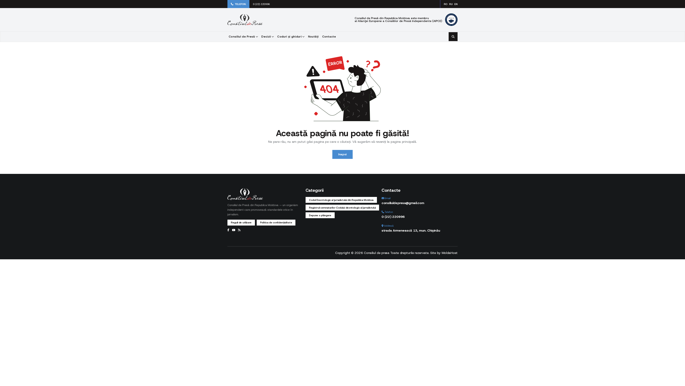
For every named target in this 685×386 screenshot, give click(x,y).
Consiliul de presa (376, 253)
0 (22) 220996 (261, 4)
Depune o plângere (320, 215)
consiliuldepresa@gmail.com (403, 203)
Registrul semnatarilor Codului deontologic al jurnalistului (342, 207)
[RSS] (239, 230)
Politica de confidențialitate (276, 222)
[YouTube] (233, 230)
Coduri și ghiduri (289, 36)
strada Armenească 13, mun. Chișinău (411, 230)
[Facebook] (228, 230)
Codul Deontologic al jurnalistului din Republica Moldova (341, 200)
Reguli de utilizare (241, 222)
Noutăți (313, 36)
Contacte (329, 36)
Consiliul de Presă (242, 36)
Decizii (266, 36)
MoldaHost (450, 253)
